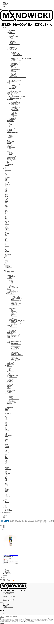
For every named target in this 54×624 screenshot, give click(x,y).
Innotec (6, 205)
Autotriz (6, 180)
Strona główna (5, 515)
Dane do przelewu (6, 614)
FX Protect (6, 199)
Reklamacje (4, 603)
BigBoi (6, 181)
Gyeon (6, 202)
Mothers (6, 222)
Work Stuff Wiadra (8, 254)
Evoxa (6, 193)
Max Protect (7, 217)
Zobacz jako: (2, 525)
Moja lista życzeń (5, 612)
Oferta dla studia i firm (8, 266)
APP (5, 176)
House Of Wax (7, 203)
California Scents (7, 184)
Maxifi (6, 218)
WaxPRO (6, 252)
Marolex (6, 216)
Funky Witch (7, 198)
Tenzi (5, 244)
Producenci (4, 516)
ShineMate (6, 241)
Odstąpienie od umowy (6, 604)
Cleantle (6, 187)
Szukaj (1, 512)
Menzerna (6, 463)
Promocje (6, 261)
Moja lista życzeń (5, 3)
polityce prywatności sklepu (28, 621)
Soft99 (6, 242)
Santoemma (6, 237)
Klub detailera (7, 258)
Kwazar (6, 210)
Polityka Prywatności (6, 608)
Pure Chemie (7, 233)
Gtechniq (6, 201)
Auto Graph (6, 178)
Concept (6, 191)
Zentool (6, 255)
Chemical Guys (7, 430)
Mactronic (6, 215)
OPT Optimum (7, 227)
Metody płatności (5, 606)
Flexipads (6, 196)
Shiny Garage (7, 485)
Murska (6, 223)
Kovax (6, 209)
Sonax (6, 243)
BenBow (6, 424)
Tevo (5, 245)
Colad (6, 188)
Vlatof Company (7, 251)
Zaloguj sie (4, 6)
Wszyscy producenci (8, 170)
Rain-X (6, 235)
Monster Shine (7, 221)
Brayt (5, 183)
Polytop (6, 229)
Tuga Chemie (7, 246)
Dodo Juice (6, 192)
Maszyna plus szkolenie (9, 259)
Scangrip (6, 238)
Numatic (6, 226)
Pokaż (1, 579)
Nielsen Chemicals (8, 225)
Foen (5, 197)
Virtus (6, 250)
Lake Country (7, 211)
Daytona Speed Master (8, 435)
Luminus (6, 457)
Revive (6, 479)
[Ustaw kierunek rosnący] (13, 580)
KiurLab (6, 208)
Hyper (6, 204)
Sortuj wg (2, 580)
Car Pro (6, 185)
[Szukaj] (3, 512)
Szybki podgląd (7, 572)
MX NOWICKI (7, 224)
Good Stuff (6, 200)
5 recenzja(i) (5, 575)
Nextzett (6, 468)
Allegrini (6, 175)
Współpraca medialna (8, 267)
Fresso (6, 441)
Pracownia (6, 260)
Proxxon (6, 232)
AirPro (6, 174)
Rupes (6, 236)
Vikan (5, 249)
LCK (5, 213)
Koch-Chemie (7, 452)
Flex (5, 195)
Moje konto (4, 2)
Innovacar (6, 206)
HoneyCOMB (7, 446)
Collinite (6, 189)
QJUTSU (6, 234)
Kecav (6, 207)
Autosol (6, 179)
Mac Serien (6, 214)
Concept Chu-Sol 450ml (7, 573)
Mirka (5, 220)
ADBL (5, 173)
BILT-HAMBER (7, 182)
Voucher (6, 263)
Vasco (6, 248)
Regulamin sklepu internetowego (8, 607)
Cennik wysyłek (5, 605)
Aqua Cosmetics (7, 177)
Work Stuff (6, 253)
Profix (6, 231)
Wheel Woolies (7, 496)
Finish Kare (6, 194)
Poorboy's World (7, 230)
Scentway (6, 239)
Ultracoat (6, 490)
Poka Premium (7, 228)
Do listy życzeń (7, 571)
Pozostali (6, 474)
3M (5, 171)
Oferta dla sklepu (7, 265)
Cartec (6, 186)
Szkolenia (6, 262)
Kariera (6, 501)
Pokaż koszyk (5, 613)
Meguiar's (6, 219)
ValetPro (6, 247)
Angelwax (6, 419)
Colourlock (6, 190)
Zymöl (6, 256)
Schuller (6, 240)
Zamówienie (5, 4)
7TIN (5, 172)
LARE (5, 212)
